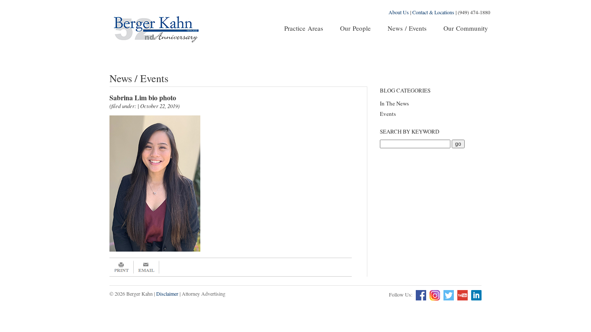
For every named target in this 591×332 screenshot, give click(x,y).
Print (121, 267)
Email (146, 267)
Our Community (465, 28)
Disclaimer (167, 293)
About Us (399, 12)
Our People (355, 28)
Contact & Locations (433, 12)
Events (388, 114)
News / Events (407, 28)
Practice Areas (303, 28)
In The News (394, 103)
